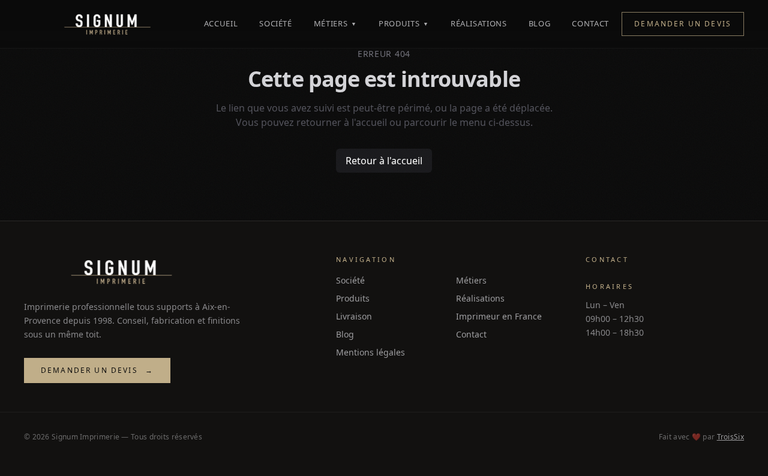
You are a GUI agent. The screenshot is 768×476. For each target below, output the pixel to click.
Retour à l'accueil (384, 160)
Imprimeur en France (499, 316)
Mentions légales (370, 352)
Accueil (221, 23)
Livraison (354, 316)
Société (275, 23)
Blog (540, 23)
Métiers (335, 23)
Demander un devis (682, 24)
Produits (404, 23)
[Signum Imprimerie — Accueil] (107, 24)
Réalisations (479, 23)
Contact (590, 23)
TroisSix (730, 437)
